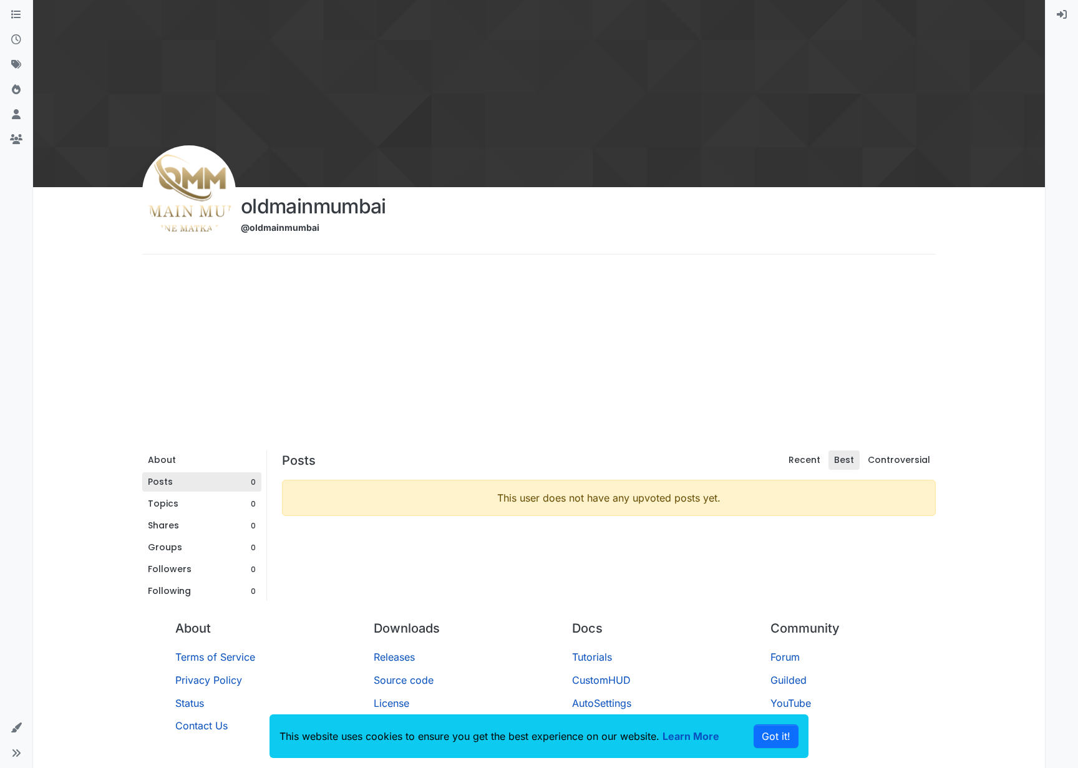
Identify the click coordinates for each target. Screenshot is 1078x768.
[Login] (1062, 15)
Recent (804, 460)
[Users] (16, 115)
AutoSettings (601, 703)
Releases (394, 657)
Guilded (788, 680)
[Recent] (16, 40)
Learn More (691, 736)
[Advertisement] (539, 357)
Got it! (776, 736)
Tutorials (592, 657)
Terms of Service (215, 657)
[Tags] (16, 65)
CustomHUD (601, 680)
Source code (404, 680)
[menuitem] (1062, 15)
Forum (785, 657)
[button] (16, 728)
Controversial (899, 460)
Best (844, 460)
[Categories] (16, 15)
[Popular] (16, 90)
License (391, 703)
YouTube (790, 703)
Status (189, 703)
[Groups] (16, 140)
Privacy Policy (208, 680)
